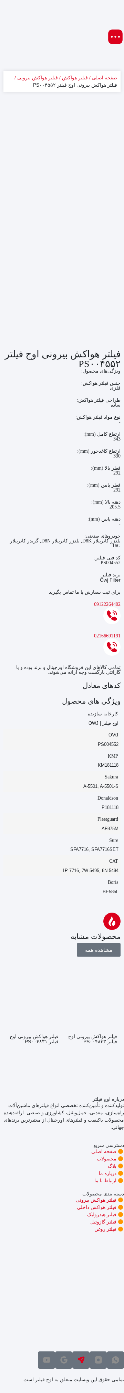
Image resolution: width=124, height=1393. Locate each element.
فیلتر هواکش (75, 77)
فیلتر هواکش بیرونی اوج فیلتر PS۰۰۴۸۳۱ (34, 1039)
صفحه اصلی (104, 77)
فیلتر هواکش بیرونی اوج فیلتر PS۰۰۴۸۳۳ (92, 1039)
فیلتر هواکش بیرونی (37, 77)
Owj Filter (110, 580)
